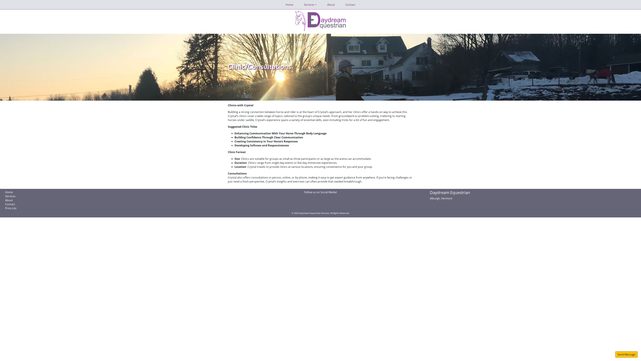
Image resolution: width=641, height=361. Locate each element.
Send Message (626, 354)
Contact (350, 5)
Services (10, 196)
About (331, 5)
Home (289, 5)
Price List (11, 208)
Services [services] (309, 5)
